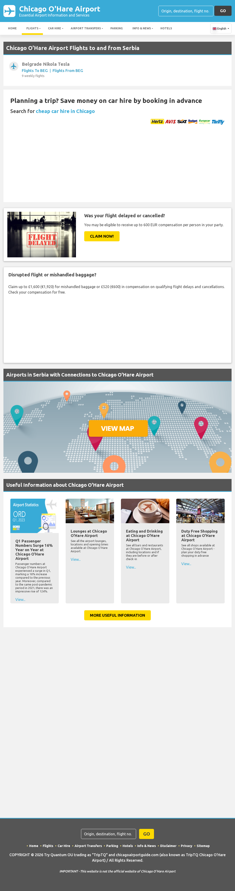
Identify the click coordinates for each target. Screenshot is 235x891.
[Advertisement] (117, 168)
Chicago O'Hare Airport (59, 11)
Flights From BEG (68, 70)
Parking (116, 28)
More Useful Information (117, 615)
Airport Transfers (86, 28)
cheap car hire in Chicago (65, 111)
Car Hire (54, 28)
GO (223, 10)
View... (20, 599)
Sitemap (203, 846)
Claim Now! (102, 236)
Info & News (141, 28)
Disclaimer (168, 846)
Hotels (166, 28)
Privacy (186, 846)
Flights (32, 28)
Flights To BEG (35, 70)
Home (12, 28)
